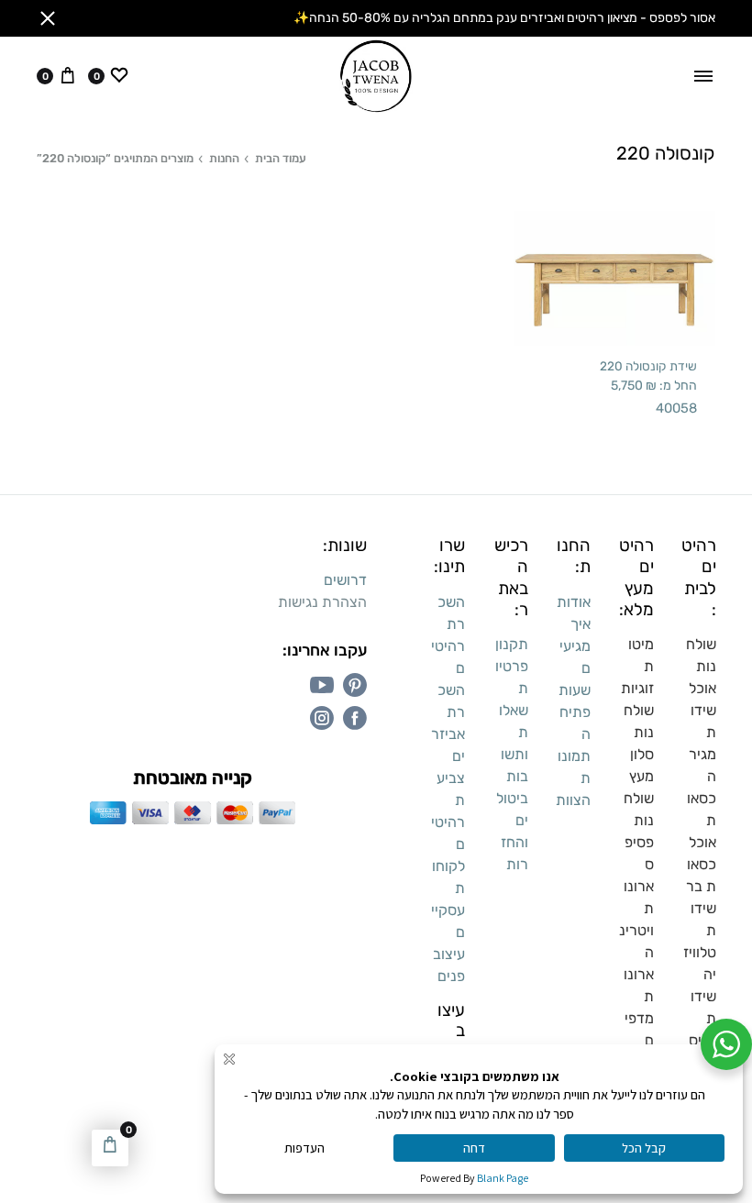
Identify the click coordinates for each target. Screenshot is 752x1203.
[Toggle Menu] (703, 76)
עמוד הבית (280, 158)
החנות (224, 158)
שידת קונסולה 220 (648, 366)
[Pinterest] (354, 685)
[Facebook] (354, 718)
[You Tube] (321, 685)
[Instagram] (321, 718)
